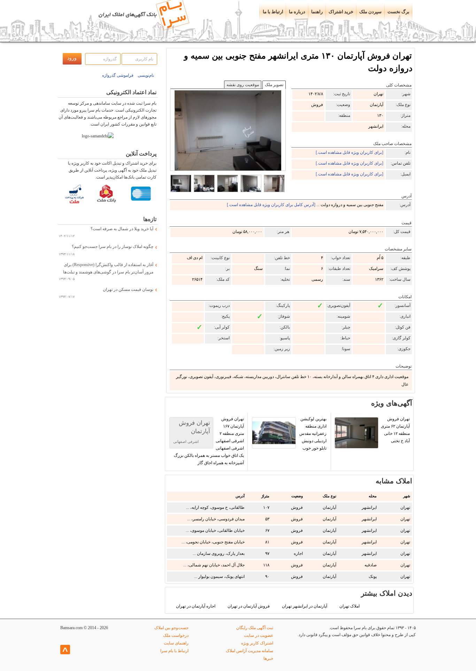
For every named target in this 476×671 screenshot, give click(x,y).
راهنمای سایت (176, 643)
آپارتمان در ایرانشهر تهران (304, 606)
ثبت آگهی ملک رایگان (254, 627)
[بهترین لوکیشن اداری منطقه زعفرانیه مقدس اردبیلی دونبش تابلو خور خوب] (289, 469)
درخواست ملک (176, 635)
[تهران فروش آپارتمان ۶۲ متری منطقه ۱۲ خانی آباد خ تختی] (372, 469)
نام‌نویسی (146, 75)
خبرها (268, 658)
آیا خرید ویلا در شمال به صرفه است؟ (122, 228)
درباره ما (297, 11)
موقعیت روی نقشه (243, 84)
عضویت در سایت (258, 635)
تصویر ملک (274, 84)
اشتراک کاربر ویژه (257, 643)
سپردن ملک (370, 11)
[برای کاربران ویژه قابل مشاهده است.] (349, 152)
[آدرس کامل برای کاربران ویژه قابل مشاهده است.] (271, 204)
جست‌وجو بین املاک (171, 627)
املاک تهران (349, 606)
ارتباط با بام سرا (174, 650)
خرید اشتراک (341, 11)
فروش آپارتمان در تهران (249, 606)
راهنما (317, 11)
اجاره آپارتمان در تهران (195, 606)
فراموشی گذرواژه (117, 75)
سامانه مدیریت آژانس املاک (249, 650)
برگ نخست (398, 11)
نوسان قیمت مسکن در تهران (128, 289)
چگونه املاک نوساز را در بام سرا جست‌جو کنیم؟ (112, 246)
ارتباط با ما (273, 11)
